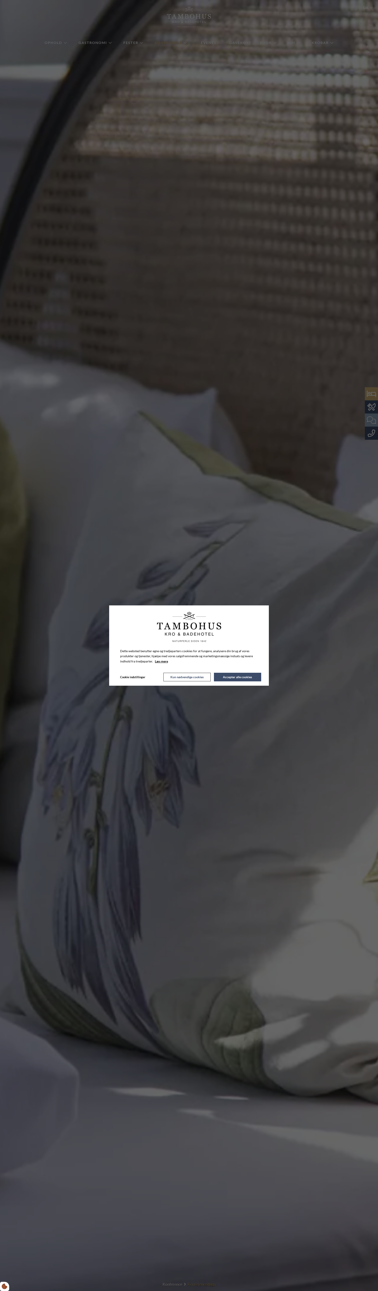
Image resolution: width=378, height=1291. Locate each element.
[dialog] (189, 645)
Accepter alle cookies (237, 677)
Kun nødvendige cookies (187, 677)
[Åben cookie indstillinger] (4, 1286)
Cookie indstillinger (132, 677)
